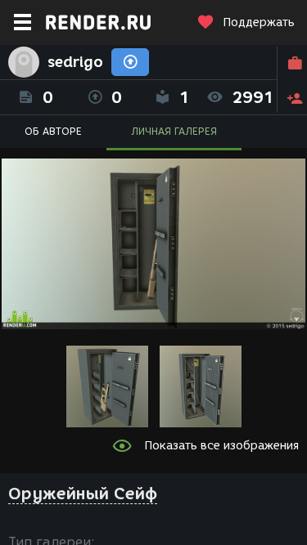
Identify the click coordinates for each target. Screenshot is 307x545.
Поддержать (259, 22)
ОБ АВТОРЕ (53, 131)
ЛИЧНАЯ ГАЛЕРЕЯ (174, 131)
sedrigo (75, 62)
